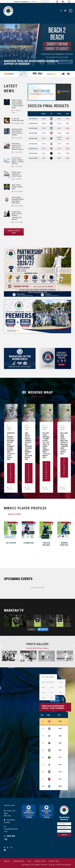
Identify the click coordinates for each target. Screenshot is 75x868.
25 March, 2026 (27, 427)
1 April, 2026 (9, 427)
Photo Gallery (37, 644)
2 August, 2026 (18, 123)
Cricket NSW (40, 861)
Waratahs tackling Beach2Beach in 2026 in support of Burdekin (17, 132)
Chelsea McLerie (28, 544)
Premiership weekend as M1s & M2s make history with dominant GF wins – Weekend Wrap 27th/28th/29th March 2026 (11, 446)
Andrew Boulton (46, 544)
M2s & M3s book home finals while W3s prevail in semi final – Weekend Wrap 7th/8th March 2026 (64, 443)
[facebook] (57, 1)
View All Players (14, 514)
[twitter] (69, 1)
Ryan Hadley (64, 543)
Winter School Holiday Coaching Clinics (17, 187)
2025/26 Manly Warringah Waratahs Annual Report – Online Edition (18, 200)
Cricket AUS (54, 861)
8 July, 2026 (17, 179)
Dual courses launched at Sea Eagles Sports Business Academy (17, 146)
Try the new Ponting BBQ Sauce (18, 119)
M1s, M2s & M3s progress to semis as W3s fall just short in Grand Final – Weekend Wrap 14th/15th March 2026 (46, 445)
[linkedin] (63, 1)
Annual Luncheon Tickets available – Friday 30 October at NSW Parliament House (17, 104)
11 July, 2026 (18, 152)
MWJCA (7, 861)
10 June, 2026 (18, 222)
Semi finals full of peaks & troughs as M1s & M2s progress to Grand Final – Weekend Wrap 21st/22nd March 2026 (28, 446)
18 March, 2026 (45, 427)
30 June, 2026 (18, 191)
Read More (11, 473)
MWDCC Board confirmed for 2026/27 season (17, 174)
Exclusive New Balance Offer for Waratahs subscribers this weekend (17, 215)
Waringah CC (18, 861)
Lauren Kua (11, 543)
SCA (29, 861)
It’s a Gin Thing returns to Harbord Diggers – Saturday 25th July (18, 161)
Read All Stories (37, 396)
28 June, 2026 (18, 206)
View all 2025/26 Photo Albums (37, 648)
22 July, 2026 (18, 138)
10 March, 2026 (63, 427)
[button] (45, 715)
